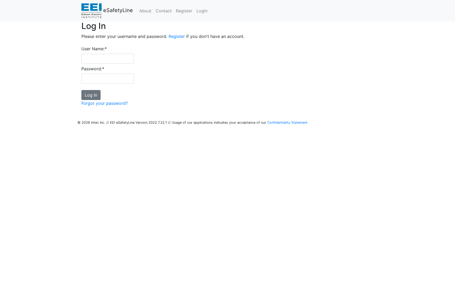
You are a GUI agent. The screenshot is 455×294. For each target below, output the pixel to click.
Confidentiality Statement (287, 122)
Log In (91, 95)
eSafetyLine (117, 10)
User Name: (94, 48)
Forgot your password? (104, 103)
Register (177, 36)
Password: (92, 68)
